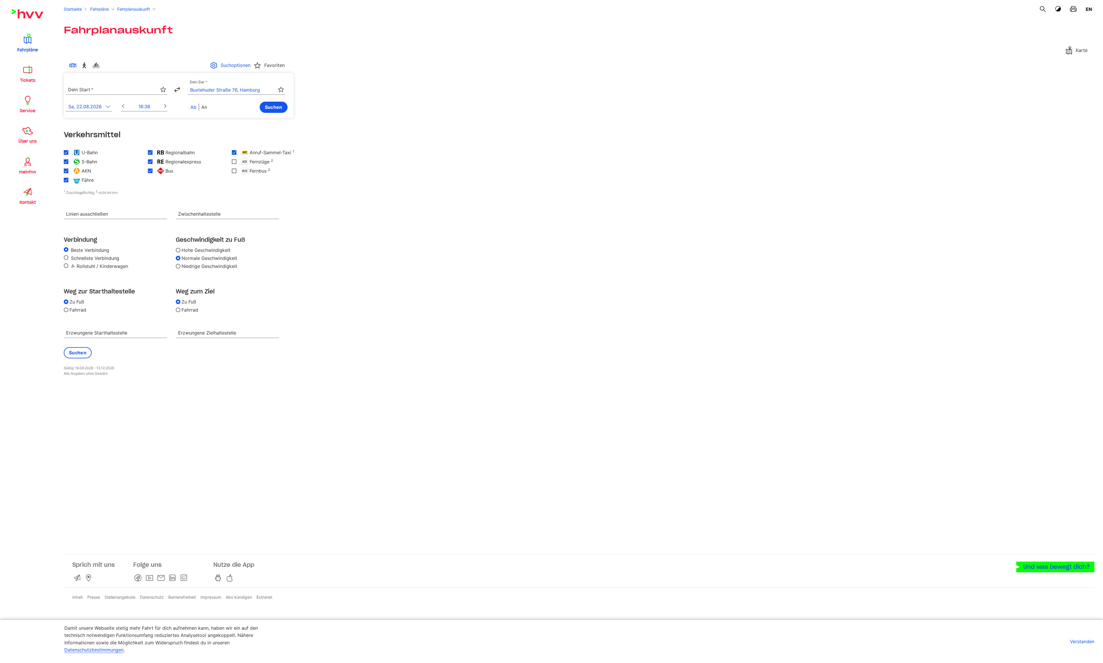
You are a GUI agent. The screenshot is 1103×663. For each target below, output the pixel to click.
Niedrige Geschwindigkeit (209, 266)
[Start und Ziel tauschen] (177, 89)
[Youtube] (150, 578)
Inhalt (77, 597)
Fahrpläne (99, 9)
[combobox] (116, 90)
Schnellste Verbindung (94, 258)
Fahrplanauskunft (133, 9)
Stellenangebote (120, 597)
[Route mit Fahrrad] (97, 65)
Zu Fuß (77, 302)
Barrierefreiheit (182, 597)
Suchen (273, 107)
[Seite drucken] (1073, 9)
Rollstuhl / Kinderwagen (101, 266)
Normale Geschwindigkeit (209, 258)
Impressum (210, 597)
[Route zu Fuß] (85, 65)
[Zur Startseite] (27, 14)
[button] (27, 42)
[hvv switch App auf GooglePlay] (219, 578)
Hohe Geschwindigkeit (206, 250)
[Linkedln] (173, 578)
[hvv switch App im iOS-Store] (230, 578)
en (1089, 9)
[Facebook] (139, 578)
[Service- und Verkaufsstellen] (89, 578)
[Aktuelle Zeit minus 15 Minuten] (123, 106)
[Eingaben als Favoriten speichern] (163, 89)
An (204, 107)
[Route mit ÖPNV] (74, 65)
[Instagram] (185, 578)
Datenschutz (152, 597)
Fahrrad (78, 310)
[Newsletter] (162, 578)
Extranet (264, 597)
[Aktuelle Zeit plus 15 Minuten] (165, 106)
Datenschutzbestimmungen (94, 650)
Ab (193, 107)
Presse (93, 597)
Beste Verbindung (89, 250)
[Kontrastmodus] (1058, 9)
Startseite (73, 9)
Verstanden (1082, 641)
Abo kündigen (239, 597)
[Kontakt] (78, 578)
